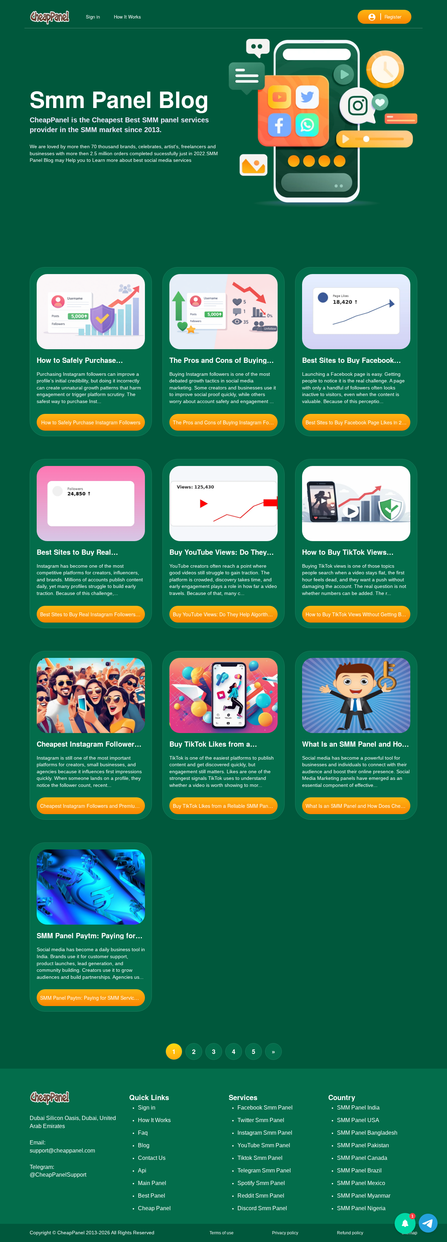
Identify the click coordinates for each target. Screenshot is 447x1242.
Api (142, 1170)
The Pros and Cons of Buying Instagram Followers (225, 422)
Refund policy (350, 1233)
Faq (143, 1133)
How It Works (127, 16)
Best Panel (151, 1196)
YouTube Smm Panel (263, 1145)
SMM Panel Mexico (361, 1183)
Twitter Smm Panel (260, 1120)
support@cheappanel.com (62, 1151)
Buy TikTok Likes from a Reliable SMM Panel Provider (225, 805)
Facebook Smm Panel (265, 1108)
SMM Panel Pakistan (363, 1145)
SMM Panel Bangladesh (367, 1133)
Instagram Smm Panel (264, 1133)
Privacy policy (285, 1233)
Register (392, 16)
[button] (405, 1223)
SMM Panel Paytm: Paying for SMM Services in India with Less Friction (92, 997)
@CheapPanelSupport (58, 1175)
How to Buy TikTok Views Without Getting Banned (358, 614)
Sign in (93, 16)
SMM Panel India (358, 1108)
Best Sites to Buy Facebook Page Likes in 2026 (358, 422)
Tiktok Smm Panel (260, 1158)
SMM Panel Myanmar (363, 1196)
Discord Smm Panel (262, 1208)
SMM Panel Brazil (359, 1170)
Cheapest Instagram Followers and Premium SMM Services (92, 805)
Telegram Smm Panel (264, 1170)
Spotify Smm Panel (261, 1183)
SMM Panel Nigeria (361, 1208)
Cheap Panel (154, 1208)
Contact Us (152, 1158)
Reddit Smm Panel (260, 1196)
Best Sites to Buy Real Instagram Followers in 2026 (92, 614)
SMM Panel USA (358, 1120)
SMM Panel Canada (362, 1158)
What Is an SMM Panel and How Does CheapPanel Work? (358, 805)
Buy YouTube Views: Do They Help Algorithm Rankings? (225, 614)
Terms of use (222, 1233)
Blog (143, 1145)
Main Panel (152, 1183)
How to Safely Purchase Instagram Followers (90, 422)
